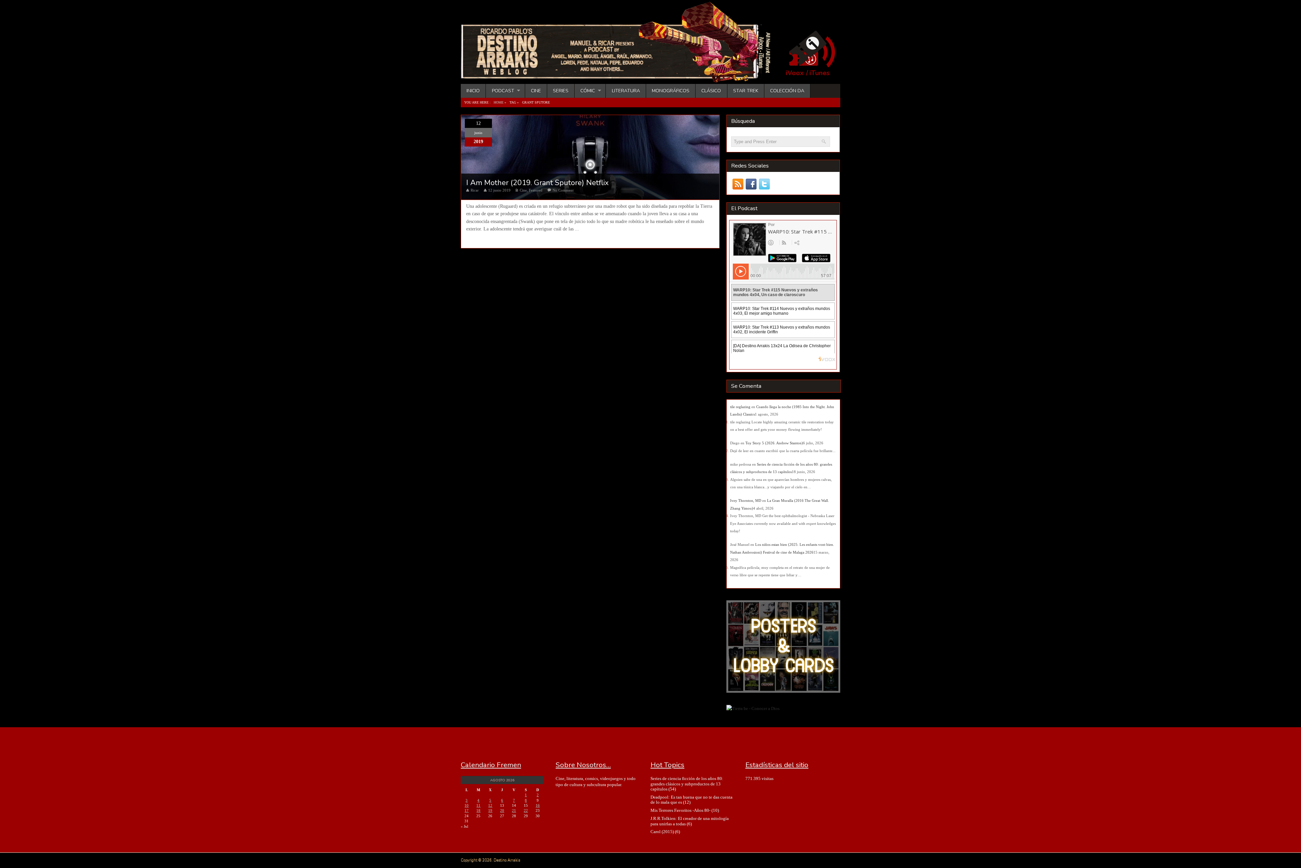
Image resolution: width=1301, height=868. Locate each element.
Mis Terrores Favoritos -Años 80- (680, 810)
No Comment (563, 190)
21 (514, 810)
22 (526, 810)
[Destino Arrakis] (620, 76)
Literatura (626, 91)
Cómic (585, 91)
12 (490, 805)
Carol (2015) (662, 831)
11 (478, 805)
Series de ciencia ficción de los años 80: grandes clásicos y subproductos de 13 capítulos (686, 784)
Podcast (500, 91)
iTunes (819, 73)
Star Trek (745, 91)
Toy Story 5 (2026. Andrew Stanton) (774, 443)
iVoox (795, 73)
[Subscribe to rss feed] (737, 184)
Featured (535, 190)
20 (502, 810)
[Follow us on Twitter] (764, 184)
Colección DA (787, 91)
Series (561, 91)
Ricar (475, 190)
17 (466, 810)
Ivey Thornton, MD (745, 500)
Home (498, 102)
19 (490, 810)
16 (538, 805)
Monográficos (670, 91)
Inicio (473, 91)
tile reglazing (740, 407)
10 (466, 805)
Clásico (711, 91)
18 (478, 810)
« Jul (464, 826)
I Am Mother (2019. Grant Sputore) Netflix (537, 183)
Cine (536, 91)
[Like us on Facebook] (751, 184)
